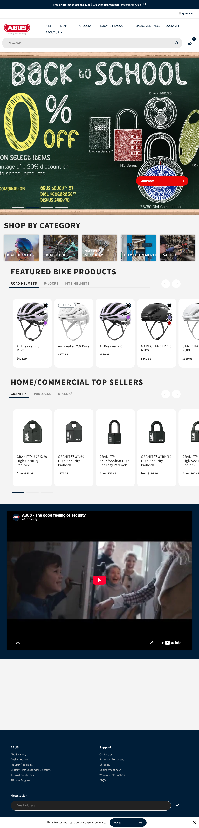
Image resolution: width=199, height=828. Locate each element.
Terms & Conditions (22, 775)
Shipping (105, 765)
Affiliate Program (21, 780)
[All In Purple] (45, 323)
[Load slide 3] (47, 208)
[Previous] (165, 283)
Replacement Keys (110, 770)
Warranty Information (112, 775)
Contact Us (106, 754)
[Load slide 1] (18, 208)
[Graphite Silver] (45, 317)
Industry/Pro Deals (22, 765)
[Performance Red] (169, 323)
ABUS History (18, 754)
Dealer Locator (19, 759)
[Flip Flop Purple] (169, 317)
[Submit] (177, 805)
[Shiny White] (45, 311)
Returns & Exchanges (112, 759)
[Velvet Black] (45, 305)
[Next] (176, 283)
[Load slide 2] (32, 208)
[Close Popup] (194, 822)
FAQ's (103, 780)
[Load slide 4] (61, 208)
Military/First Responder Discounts (31, 770)
